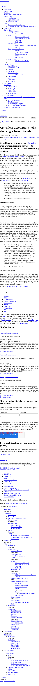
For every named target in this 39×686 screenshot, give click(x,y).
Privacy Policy (8, 483)
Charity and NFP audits (22, 37)
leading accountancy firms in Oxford (13, 157)
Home (2, 121)
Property (10, 78)
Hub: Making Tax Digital (15, 103)
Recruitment (11, 80)
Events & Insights (9, 95)
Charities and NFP (13, 68)
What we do (7, 28)
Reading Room (13, 506)
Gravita (32, 143)
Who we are (7, 9)
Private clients (12, 59)
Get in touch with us (6, 454)
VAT (9, 62)
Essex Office (11, 90)
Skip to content (4, 1)
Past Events (31, 97)
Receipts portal (8, 486)
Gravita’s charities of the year (16, 25)
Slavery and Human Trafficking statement (16, 490)
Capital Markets (12, 66)
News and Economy (6, 333)
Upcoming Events (22, 97)
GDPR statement (9, 497)
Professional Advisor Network (13, 14)
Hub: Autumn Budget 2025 (16, 100)
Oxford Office (12, 93)
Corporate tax (8, 303)
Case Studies (13, 97)
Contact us (3, 110)
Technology (11, 81)
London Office (12, 86)
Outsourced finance (21, 54)
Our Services (8, 30)
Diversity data (8, 491)
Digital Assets (19, 74)
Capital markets (8, 299)
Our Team (7, 13)
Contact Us (7, 476)
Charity (6, 23)
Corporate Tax (12, 44)
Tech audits (18, 42)
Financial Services (13, 73)
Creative (10, 69)
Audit (9, 35)
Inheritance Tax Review (22, 61)
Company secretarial (10, 301)
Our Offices (7, 85)
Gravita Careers (8, 16)
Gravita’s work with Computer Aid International (22, 26)
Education (11, 71)
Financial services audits (22, 38)
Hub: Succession (13, 102)
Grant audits (18, 40)
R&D (5, 310)
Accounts (18, 50)
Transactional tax (20, 33)
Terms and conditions (10, 480)
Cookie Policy (8, 481)
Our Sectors (7, 64)
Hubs (5, 98)
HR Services (19, 57)
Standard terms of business (12, 493)
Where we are (8, 83)
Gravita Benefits (12, 21)
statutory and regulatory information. (17, 503)
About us (6, 473)
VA (5, 311)
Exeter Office (12, 92)
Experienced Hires (13, 20)
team (3, 316)
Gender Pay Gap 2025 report (12, 495)
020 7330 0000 (4, 468)
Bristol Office (12, 88)
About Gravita (8, 11)
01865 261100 (24, 180)
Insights (6, 97)
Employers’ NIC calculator (12, 107)
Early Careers (12, 18)
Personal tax (7, 306)
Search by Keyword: (6, 117)
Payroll (17, 56)
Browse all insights (5, 397)
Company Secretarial (21, 52)
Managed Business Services (16, 49)
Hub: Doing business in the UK (17, 105)
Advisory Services (13, 32)
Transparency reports (10, 488)
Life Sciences (12, 76)
